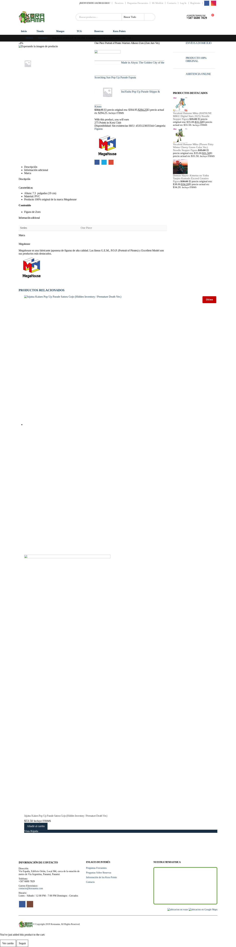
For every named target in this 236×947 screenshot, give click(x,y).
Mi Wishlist (157, 3)
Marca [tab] (27, 173)
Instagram (30, 904)
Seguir (22, 943)
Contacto (171, 3)
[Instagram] (213, 3)
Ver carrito (8, 943)
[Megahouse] (107, 146)
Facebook (97, 162)
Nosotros (119, 3)
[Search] (149, 17)
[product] (194, 104)
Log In (183, 3)
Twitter (103, 162)
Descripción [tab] (30, 166)
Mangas (60, 31)
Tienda (40, 31)
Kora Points (119, 31)
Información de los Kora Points (101, 877)
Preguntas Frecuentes (137, 3)
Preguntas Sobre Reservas (98, 872)
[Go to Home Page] (20, 38)
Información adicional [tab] (36, 170)
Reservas (98, 31)
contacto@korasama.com (31, 888)
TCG (79, 31)
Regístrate (195, 3)
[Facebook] (206, 3)
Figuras (99, 128)
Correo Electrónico (111, 162)
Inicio (24, 31)
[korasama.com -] (32, 17)
